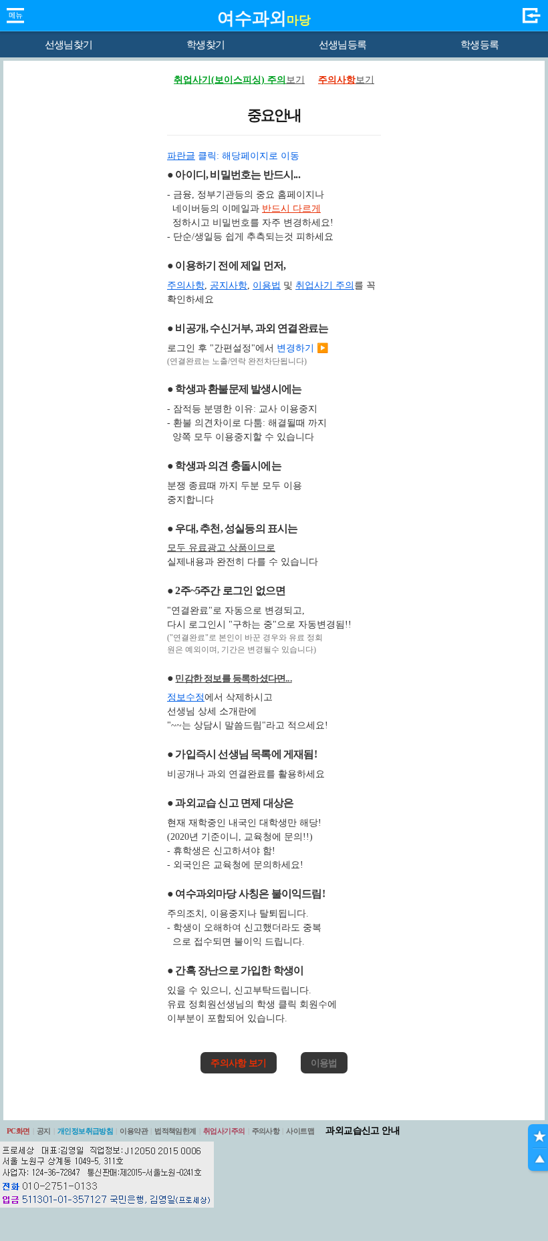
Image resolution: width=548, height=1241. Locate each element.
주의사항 (185, 285)
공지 (44, 1131)
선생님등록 (342, 44)
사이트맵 (300, 1131)
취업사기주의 (224, 1131)
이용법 (267, 285)
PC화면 (18, 1131)
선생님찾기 (68, 44)
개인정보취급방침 (85, 1131)
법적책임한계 (175, 1131)
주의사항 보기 (238, 1063)
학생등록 (479, 44)
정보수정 (185, 697)
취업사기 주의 (324, 285)
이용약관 (134, 1131)
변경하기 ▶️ (302, 348)
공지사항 (228, 285)
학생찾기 (205, 44)
